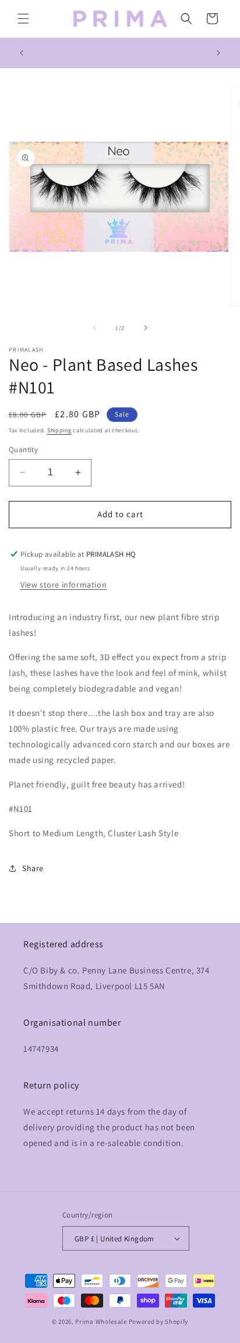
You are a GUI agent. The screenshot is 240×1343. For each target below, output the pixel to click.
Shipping (59, 430)
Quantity (23, 449)
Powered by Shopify (159, 1321)
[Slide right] (145, 328)
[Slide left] (94, 328)
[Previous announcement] (21, 53)
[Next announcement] (218, 53)
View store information (63, 584)
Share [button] (33, 868)
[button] (23, 18)
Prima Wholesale (101, 1321)
